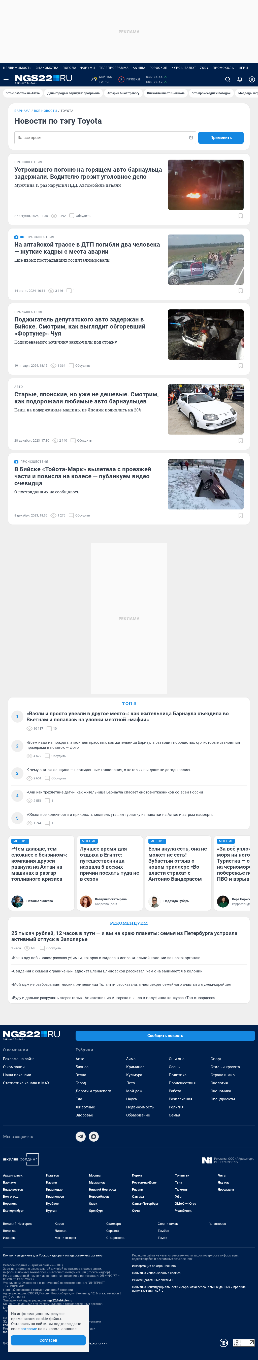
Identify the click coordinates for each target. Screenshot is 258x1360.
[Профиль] (252, 79)
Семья (174, 1115)
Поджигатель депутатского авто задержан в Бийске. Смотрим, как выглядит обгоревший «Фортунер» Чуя (79, 326)
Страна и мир (223, 1075)
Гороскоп (158, 68)
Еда (79, 1099)
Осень (174, 1067)
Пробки (130, 79)
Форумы (87, 68)
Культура (134, 1075)
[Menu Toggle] (6, 79)
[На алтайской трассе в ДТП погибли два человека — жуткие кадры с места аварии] (206, 260)
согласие (29, 1329)
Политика (177, 1075)
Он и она (176, 1059)
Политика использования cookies (156, 1273)
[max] (94, 1137)
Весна (81, 1075)
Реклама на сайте (19, 1059)
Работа (175, 1091)
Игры (243, 68)
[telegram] (81, 1137)
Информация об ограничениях (154, 1266)
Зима (131, 1059)
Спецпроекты (223, 1099)
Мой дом (134, 1091)
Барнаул (22, 111)
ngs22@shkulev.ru (59, 1300)
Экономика (221, 1091)
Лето (130, 1083)
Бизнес (82, 1067)
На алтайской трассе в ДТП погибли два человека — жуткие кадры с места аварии (87, 248)
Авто (80, 1059)
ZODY (204, 68)
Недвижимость (17, 68)
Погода (69, 68)
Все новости (45, 111)
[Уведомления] (240, 79)
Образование (138, 1115)
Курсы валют (184, 68)
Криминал (135, 1067)
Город (81, 1083)
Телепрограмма (114, 68)
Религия (176, 1107)
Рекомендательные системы (152, 1280)
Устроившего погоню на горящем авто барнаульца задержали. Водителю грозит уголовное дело (88, 173)
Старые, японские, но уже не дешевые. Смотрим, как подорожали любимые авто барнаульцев (86, 398)
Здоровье (84, 1115)
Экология (219, 1083)
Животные (85, 1107)
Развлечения (180, 1099)
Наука (131, 1099)
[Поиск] (228, 79)
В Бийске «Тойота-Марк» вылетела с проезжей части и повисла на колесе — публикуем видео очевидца (82, 476)
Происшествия (182, 1083)
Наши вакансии (17, 1075)
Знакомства (47, 68)
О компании (14, 1067)
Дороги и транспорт (93, 1091)
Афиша (139, 68)
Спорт (216, 1059)
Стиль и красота (225, 1067)
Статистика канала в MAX (26, 1083)
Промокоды (224, 68)
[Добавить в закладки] (241, 216)
